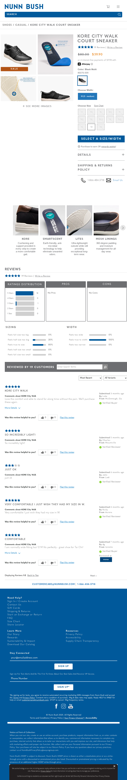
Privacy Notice (46, 771)
